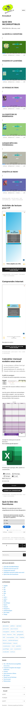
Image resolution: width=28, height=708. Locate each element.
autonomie (6, 628)
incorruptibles (5, 199)
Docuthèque (14, 494)
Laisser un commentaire (17, 199)
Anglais (6, 585)
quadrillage (6, 649)
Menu (23, 10)
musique (4, 697)
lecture (23, 274)
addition (12, 626)
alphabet (18, 626)
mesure (15, 643)
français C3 (16, 537)
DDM (5, 601)
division (13, 631)
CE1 (12, 274)
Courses (6, 671)
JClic (20, 274)
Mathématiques (7, 643)
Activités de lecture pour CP (11, 568)
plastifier (18, 646)
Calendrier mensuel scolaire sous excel (12, 360)
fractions (9, 634)
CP (14, 274)
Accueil (5, 691)
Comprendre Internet (12, 281)
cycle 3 (17, 198)
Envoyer (14, 485)
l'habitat (22, 637)
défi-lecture (4, 539)
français (6, 606)
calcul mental (14, 628)
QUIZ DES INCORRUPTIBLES (11, 23)
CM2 (5, 593)
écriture (13, 651)
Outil (13, 646)
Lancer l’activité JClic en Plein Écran (14, 269)
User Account (7, 679)
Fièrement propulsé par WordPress (15, 705)
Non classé (19, 494)
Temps (5, 614)
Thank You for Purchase (10, 677)
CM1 (14, 198)
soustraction (17, 649)
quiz (10, 199)
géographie (20, 634)
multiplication (6, 646)
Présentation (7, 681)
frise (14, 634)
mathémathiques (13, 640)
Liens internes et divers (10, 673)
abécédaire (6, 626)
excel (24, 494)
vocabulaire (6, 651)
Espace (5, 604)
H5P (21, 198)
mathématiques (8, 610)
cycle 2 (16, 274)
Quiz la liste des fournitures (10, 503)
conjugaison (6, 631)
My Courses (7, 675)
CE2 (12, 198)
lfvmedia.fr (6, 16)
